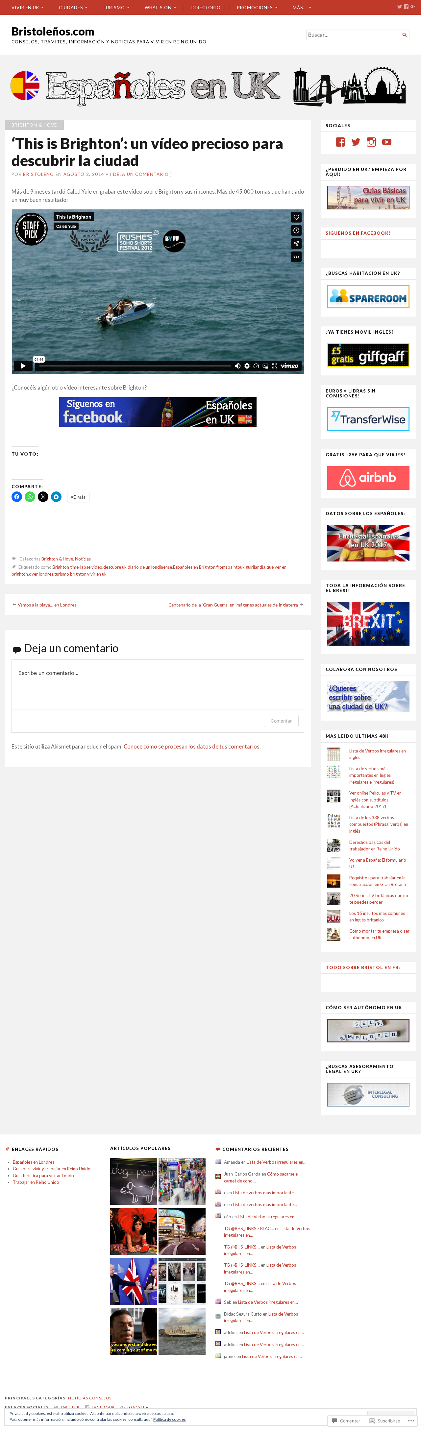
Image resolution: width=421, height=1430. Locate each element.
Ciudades (71, 7)
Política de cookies (169, 1419)
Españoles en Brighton (194, 567)
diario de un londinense (150, 567)
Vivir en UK (25, 7)
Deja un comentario (141, 174)
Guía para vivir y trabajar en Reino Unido (51, 1168)
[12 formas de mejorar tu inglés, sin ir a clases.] (133, 1332)
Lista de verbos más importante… (265, 1192)
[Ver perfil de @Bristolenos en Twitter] (356, 142)
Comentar (281, 721)
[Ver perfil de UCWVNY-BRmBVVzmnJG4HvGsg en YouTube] (387, 142)
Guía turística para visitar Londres (45, 1175)
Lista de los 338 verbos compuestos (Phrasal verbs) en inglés (378, 824)
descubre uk (115, 567)
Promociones (255, 7)
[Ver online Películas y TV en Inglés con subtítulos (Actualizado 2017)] (182, 1282)
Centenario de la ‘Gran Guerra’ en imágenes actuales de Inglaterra (233, 605)
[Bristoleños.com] (210, 85)
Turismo (114, 7)
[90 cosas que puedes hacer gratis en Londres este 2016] (182, 1232)
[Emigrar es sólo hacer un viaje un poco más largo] (182, 1182)
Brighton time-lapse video (77, 567)
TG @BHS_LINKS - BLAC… (249, 1228)
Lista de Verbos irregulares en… (277, 1162)
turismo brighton (70, 574)
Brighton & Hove (34, 125)
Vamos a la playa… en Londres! (48, 605)
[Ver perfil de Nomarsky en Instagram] (371, 142)
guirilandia (255, 567)
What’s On (158, 7)
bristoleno (38, 174)
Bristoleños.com (53, 31)
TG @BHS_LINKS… (242, 1247)
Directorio (206, 7)
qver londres (41, 574)
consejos (100, 1398)
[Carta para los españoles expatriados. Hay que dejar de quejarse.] (133, 1182)
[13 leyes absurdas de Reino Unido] (133, 1232)
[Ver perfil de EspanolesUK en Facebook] (340, 142)
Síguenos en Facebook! (358, 233)
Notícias (83, 559)
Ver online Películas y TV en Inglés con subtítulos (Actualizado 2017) (375, 799)
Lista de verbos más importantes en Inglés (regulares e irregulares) (371, 775)
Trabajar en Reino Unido (36, 1182)
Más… (300, 7)
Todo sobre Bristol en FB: (363, 967)
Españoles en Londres (33, 1162)
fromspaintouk (230, 567)
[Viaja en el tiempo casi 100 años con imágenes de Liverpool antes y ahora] (182, 1332)
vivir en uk (97, 574)
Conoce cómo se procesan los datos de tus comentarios (192, 746)
